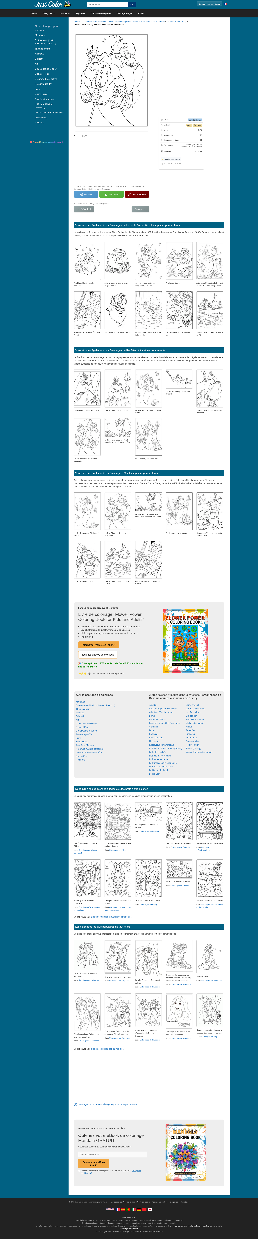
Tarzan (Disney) (193, 748)
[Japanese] (150, 1209)
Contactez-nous (129, 1202)
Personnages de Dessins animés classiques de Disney (140, 21)
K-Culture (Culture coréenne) (89, 749)
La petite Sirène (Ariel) (176, 21)
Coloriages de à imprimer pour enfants (107, 1104)
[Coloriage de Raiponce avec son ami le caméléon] (179, 1028)
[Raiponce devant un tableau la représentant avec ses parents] (209, 1026)
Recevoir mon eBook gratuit (94, 1163)
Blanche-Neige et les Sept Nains (164, 723)
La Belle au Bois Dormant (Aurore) (165, 748)
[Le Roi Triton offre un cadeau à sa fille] (209, 328)
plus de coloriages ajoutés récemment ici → (111, 917)
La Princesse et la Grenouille (163, 763)
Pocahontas (191, 737)
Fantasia (153, 734)
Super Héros (82, 742)
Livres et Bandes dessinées (89, 752)
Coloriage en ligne (124, 13)
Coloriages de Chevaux (180, 886)
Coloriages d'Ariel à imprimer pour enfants (134, 473)
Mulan (189, 727)
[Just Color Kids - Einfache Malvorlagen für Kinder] (139, 1209)
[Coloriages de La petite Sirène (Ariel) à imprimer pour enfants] (75, 1104)
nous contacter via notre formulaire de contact (189, 1226)
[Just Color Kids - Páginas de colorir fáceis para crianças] (128, 1209)
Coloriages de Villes (117, 850)
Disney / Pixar (82, 727)
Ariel (189, 125)
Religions (80, 760)
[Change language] (225, 3)
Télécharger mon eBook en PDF (98, 645)
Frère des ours (156, 737)
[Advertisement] (111, 161)
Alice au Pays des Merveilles (163, 708)
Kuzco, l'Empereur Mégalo (161, 745)
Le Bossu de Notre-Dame (161, 766)
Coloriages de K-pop (148, 904)
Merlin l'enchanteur (195, 719)
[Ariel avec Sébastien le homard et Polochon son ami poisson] (209, 279)
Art (77, 720)
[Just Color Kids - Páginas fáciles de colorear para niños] (123, 1209)
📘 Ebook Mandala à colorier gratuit (46, 142)
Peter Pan (190, 730)
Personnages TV (84, 734)
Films (78, 738)
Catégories (47, 13)
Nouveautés (65, 13)
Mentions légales (143, 1202)
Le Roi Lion (154, 774)
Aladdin (153, 705)
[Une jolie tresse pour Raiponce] (118, 973)
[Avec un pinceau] (209, 972)
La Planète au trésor (158, 759)
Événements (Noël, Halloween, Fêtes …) (95, 705)
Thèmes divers (83, 709)
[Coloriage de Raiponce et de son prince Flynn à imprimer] (118, 1027)
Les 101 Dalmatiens (195, 708)
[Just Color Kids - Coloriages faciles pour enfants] (118, 1209)
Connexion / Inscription (210, 4)
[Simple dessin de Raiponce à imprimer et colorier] (87, 1030)
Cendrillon (154, 727)
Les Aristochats (193, 712)
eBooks (141, 13)
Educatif (80, 716)
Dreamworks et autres (86, 731)
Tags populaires (116, 1202)
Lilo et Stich (191, 716)
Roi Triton (197, 125)
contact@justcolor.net (129, 1229)
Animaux (80, 713)
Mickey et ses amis (195, 723)
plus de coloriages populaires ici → (107, 1049)
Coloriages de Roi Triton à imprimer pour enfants (137, 350)
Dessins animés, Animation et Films (98, 21)
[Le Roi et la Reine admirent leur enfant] (87, 969)
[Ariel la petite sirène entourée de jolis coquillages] (118, 279)
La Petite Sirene (195, 120)
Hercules (153, 741)
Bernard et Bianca (157, 719)
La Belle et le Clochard (160, 756)
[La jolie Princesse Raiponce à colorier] (148, 976)
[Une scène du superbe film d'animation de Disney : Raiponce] (148, 1026)
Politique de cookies (159, 1202)
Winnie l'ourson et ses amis (199, 752)
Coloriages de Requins (180, 847)
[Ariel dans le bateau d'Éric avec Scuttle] (87, 328)
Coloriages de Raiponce (89, 980)
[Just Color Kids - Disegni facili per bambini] (134, 1209)
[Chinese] (144, 1209)
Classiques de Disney (86, 723)
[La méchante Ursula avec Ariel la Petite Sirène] (148, 328)
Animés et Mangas (85, 745)
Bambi (152, 716)
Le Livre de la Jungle (159, 770)
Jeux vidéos (81, 756)
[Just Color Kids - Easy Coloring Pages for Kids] (110, 1209)
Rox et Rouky (192, 745)
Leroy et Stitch (192, 705)
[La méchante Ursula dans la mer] (179, 328)
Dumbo (152, 730)
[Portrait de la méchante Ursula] (118, 328)
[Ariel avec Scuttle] (179, 279)
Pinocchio (190, 734)
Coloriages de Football (149, 831)
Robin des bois (193, 741)
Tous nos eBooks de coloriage (98, 654)
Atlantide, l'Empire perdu (161, 712)
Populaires (80, 13)
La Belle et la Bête (158, 752)
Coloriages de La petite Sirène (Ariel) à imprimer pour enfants (145, 225)
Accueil (34, 13)
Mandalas (80, 702)
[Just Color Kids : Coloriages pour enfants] (53, 4)
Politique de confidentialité (179, 1202)
